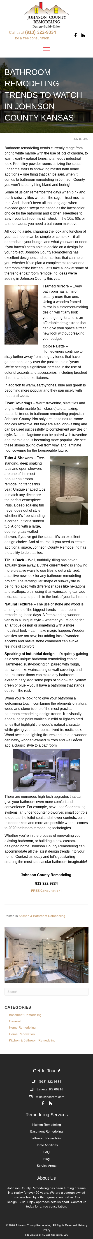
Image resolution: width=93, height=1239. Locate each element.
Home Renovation (22, 1034)
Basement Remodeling (28, 1015)
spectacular (42, 862)
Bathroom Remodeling (46, 1138)
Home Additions (46, 1145)
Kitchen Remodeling (46, 1124)
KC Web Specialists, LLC (55, 1235)
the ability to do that (20, 552)
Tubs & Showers (19, 458)
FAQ (46, 1152)
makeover (71, 224)
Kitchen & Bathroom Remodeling (42, 916)
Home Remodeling (22, 1027)
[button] (75, 35)
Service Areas (46, 1165)
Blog (46, 1159)
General (15, 1021)
